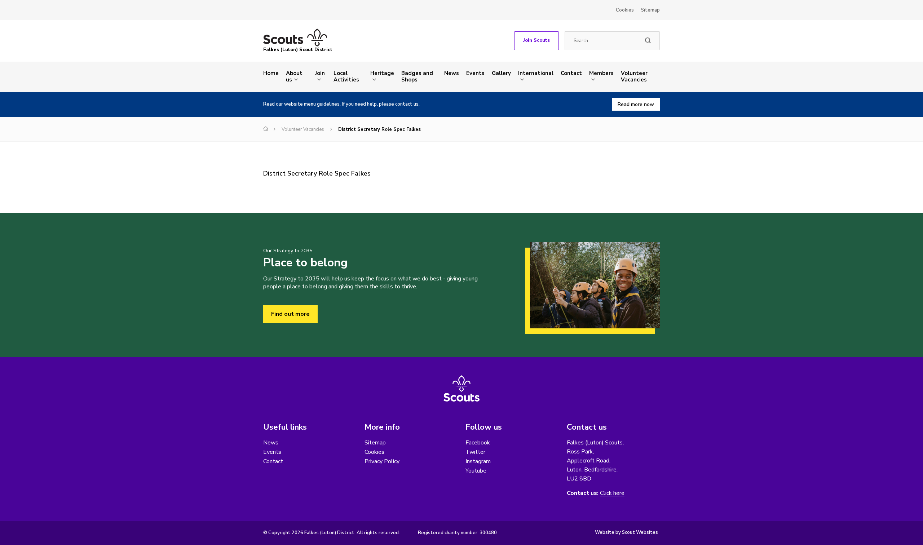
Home (271, 73)
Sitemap (650, 10)
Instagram (478, 461)
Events (475, 73)
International (535, 73)
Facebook (477, 443)
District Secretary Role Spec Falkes (317, 173)
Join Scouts (536, 40)
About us (294, 76)
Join (320, 73)
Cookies (625, 10)
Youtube (475, 471)
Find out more (290, 314)
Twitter (475, 452)
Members (601, 73)
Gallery (501, 73)
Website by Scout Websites (626, 532)
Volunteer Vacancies (634, 76)
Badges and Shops (417, 76)
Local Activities (346, 76)
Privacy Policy (382, 461)
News (451, 73)
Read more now (636, 104)
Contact (571, 73)
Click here (612, 493)
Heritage (382, 73)
